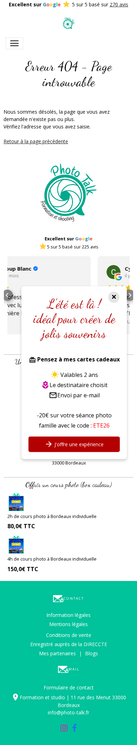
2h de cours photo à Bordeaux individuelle (52, 516)
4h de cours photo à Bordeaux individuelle (52, 559)
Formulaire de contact (69, 687)
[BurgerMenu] (14, 43)
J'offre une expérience (78, 444)
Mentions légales (68, 624)
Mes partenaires (57, 653)
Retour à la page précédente (36, 141)
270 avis (119, 4)
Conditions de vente (68, 635)
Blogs (91, 653)
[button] (7, 295)
